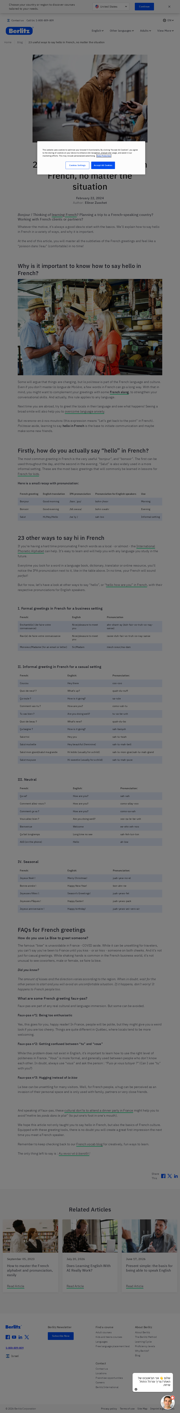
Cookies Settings (77, 165)
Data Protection (104, 155)
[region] (91, 157)
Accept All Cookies (103, 165)
